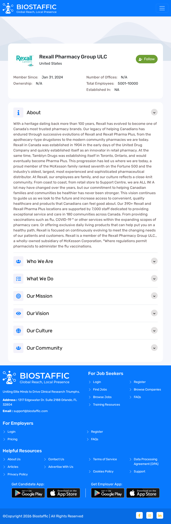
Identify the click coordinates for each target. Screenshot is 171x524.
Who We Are (40, 261)
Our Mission (39, 296)
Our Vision (38, 313)
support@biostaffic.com (31, 411)
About (34, 113)
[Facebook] (139, 515)
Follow (149, 59)
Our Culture (39, 331)
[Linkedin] (160, 515)
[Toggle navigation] (162, 8)
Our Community (44, 348)
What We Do (40, 279)
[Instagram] (149, 515)
